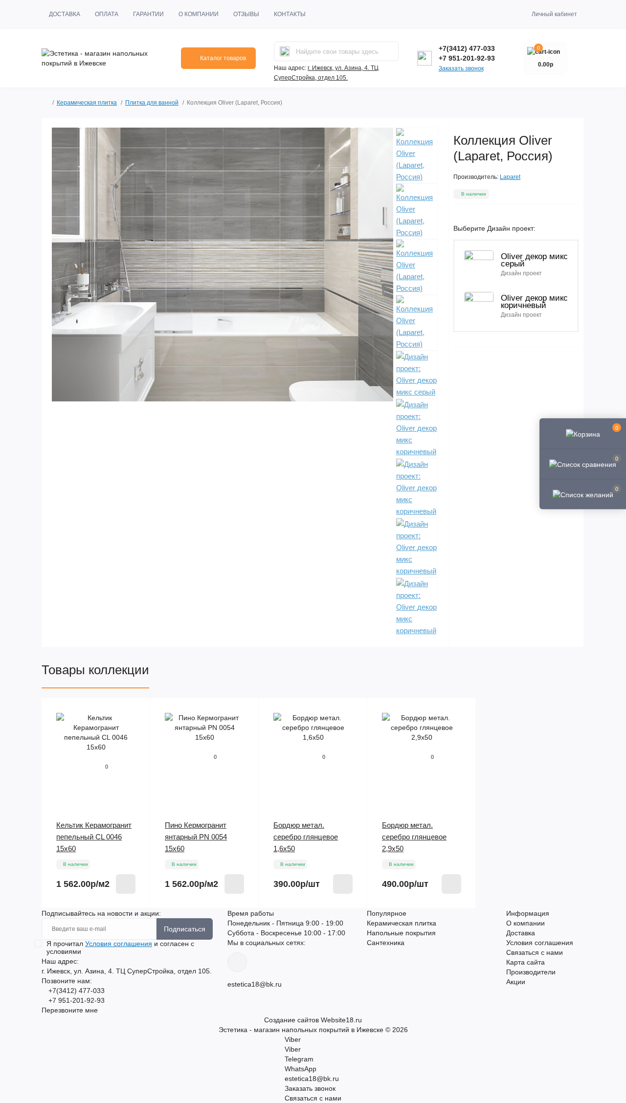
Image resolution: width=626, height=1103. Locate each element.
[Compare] (135, 731)
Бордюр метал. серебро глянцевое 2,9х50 (414, 837)
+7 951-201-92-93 (467, 58)
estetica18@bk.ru (254, 984)
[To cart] (125, 884)
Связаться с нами (534, 952)
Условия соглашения (539, 943)
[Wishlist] (135, 713)
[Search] (284, 51)
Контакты (290, 14)
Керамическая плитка (87, 102)
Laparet (510, 177)
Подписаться (184, 929)
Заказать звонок (461, 68)
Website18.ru (341, 1020)
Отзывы (246, 14)
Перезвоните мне (70, 1010)
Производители (531, 972)
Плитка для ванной (152, 102)
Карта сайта (525, 962)
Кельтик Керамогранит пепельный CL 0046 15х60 (94, 837)
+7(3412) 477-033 (467, 48)
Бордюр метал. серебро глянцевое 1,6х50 (305, 837)
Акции (515, 982)
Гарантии (148, 14)
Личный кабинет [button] (554, 14)
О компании (199, 14)
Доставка (64, 14)
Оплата (106, 14)
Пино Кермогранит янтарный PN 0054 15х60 (196, 837)
